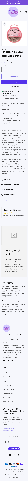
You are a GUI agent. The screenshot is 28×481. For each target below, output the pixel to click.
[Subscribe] (23, 442)
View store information (11, 98)
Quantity (4, 66)
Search (5, 373)
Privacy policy (9, 474)
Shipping (3, 62)
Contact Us (6, 377)
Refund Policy (8, 393)
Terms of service (20, 474)
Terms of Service (8, 398)
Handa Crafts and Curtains (16, 469)
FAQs (5, 381)
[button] (2, 12)
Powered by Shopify (9, 472)
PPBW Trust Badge (9, 402)
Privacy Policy (8, 385)
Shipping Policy (8, 389)
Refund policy (21, 472)
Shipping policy (15, 477)
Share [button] (6, 201)
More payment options (14, 86)
